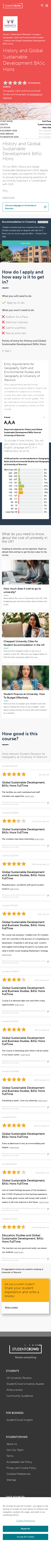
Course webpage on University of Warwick (20, 207)
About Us (12, 1444)
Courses (36, 34)
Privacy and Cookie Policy (21, 1467)
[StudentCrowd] (13, 5)
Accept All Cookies (25, 1537)
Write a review (11, 1307)
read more (8, 197)
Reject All (25, 1528)
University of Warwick (20, 34)
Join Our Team (15, 1450)
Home (6, 34)
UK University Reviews (19, 1377)
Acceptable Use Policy (19, 1462)
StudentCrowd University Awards (25, 1383)
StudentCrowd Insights (20, 1419)
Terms (10, 1456)
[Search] (42, 6)
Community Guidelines (20, 1395)
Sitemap (11, 1479)
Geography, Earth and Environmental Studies (23, 37)
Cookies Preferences (18, 1473)
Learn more (25, 243)
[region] (25, 1519)
